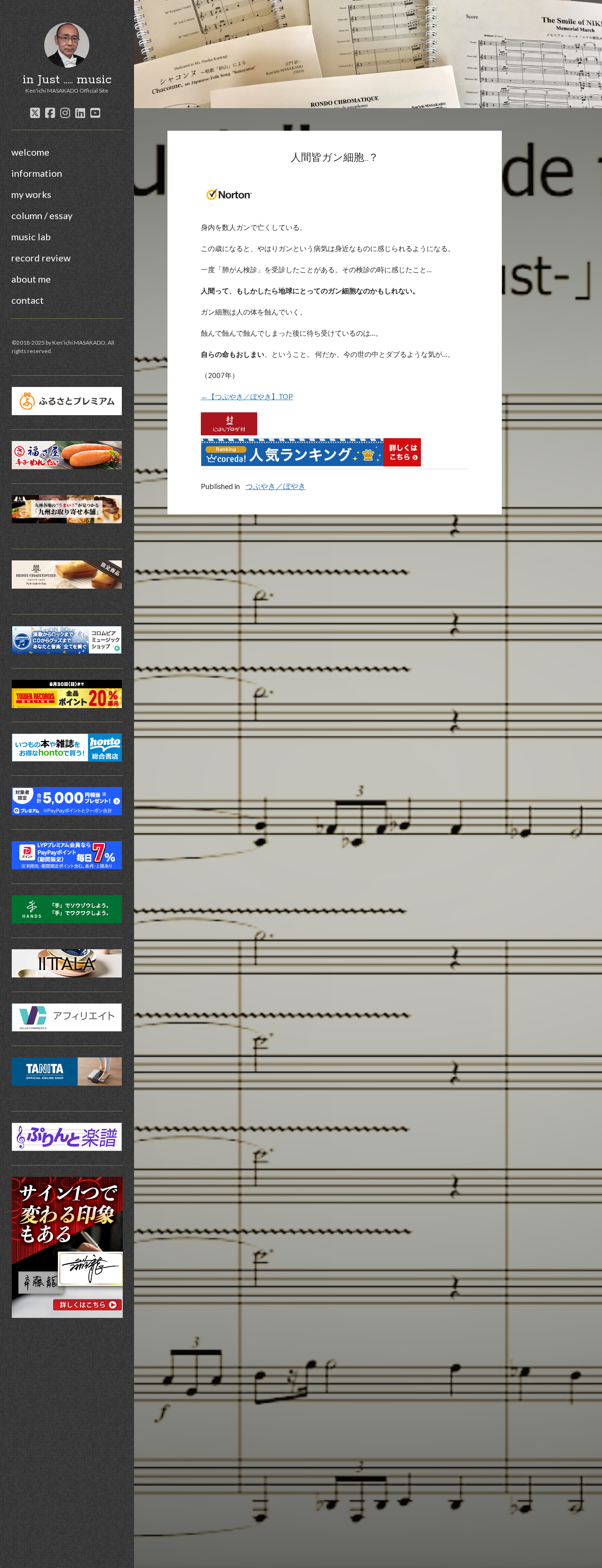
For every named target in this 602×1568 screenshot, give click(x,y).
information (36, 173)
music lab (31, 236)
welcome (30, 152)
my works (31, 194)
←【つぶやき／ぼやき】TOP (247, 396)
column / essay (41, 215)
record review (41, 257)
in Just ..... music (67, 79)
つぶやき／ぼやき (276, 485)
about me (31, 278)
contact (27, 300)
